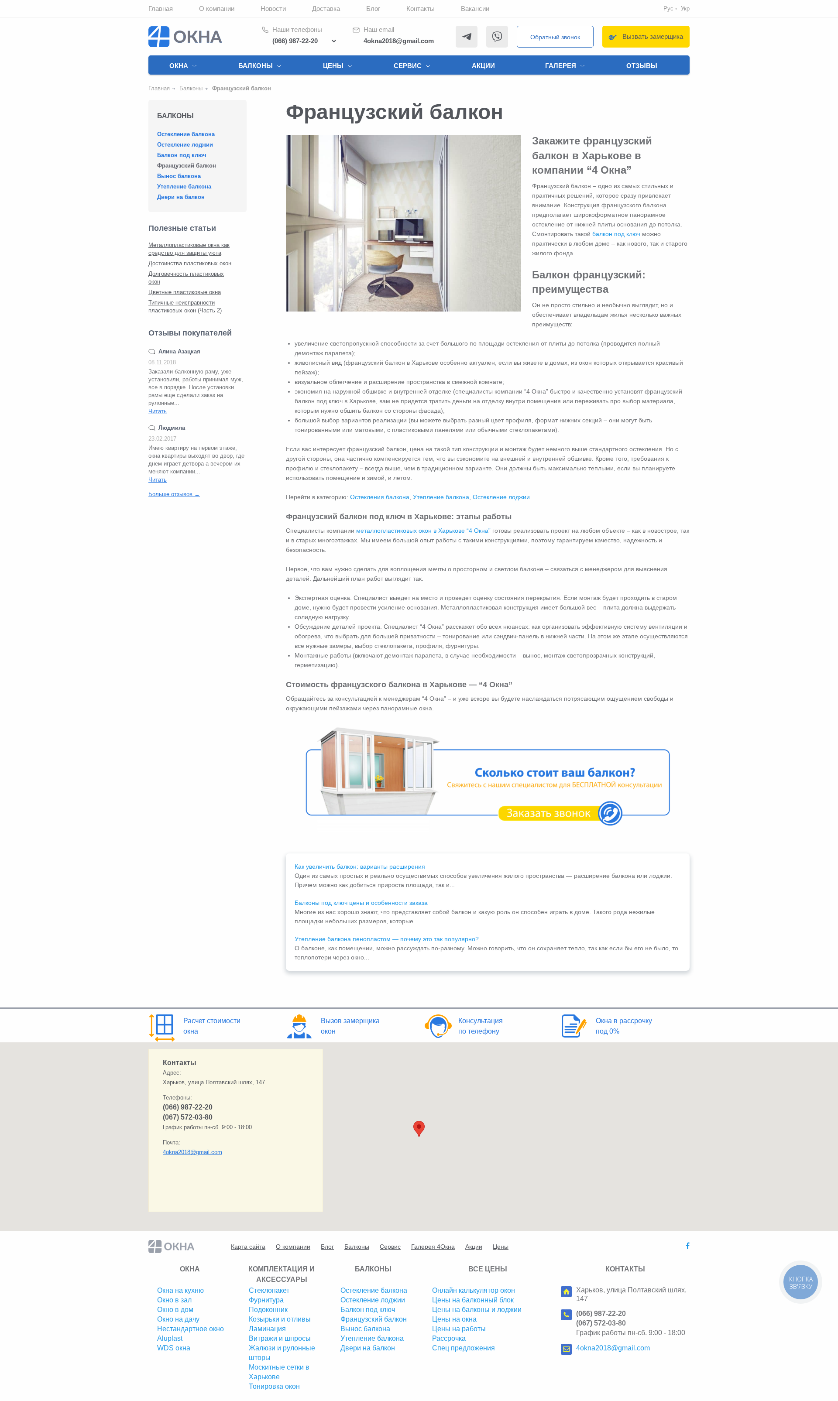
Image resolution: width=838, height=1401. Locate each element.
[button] (419, 1129)
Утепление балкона (184, 186)
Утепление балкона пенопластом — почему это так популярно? (387, 938)
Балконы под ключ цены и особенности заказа (361, 902)
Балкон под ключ (181, 155)
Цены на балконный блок (473, 1300)
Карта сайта (248, 1246)
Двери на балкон (181, 197)
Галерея (560, 65)
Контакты (420, 8)
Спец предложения (463, 1348)
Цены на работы (459, 1328)
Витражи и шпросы (280, 1338)
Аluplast (169, 1338)
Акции (483, 65)
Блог (373, 8)
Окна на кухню (180, 1290)
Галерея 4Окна (433, 1246)
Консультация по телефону (480, 1026)
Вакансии (475, 8)
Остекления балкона (379, 496)
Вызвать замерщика (652, 36)
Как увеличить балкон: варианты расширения (360, 866)
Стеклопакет (269, 1290)
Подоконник (268, 1309)
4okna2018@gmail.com (399, 41)
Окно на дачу (178, 1319)
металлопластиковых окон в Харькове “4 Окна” (423, 530)
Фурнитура (266, 1300)
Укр (685, 8)
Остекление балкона (186, 134)
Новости (273, 8)
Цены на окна (454, 1319)
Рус (668, 8)
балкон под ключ (616, 233)
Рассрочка (449, 1338)
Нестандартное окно (190, 1328)
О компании (216, 8)
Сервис (408, 65)
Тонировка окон (274, 1386)
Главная (160, 8)
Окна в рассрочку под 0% (624, 1026)
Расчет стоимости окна (211, 1026)
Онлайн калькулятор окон (473, 1290)
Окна (178, 65)
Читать (157, 411)
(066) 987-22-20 (295, 41)
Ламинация (267, 1328)
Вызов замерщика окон (350, 1026)
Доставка (326, 8)
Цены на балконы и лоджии (477, 1309)
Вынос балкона (179, 176)
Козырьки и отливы (280, 1319)
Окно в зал (174, 1300)
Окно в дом (175, 1309)
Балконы (255, 65)
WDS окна (173, 1348)
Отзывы (641, 65)
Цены (333, 65)
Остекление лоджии (185, 144)
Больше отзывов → (174, 494)
